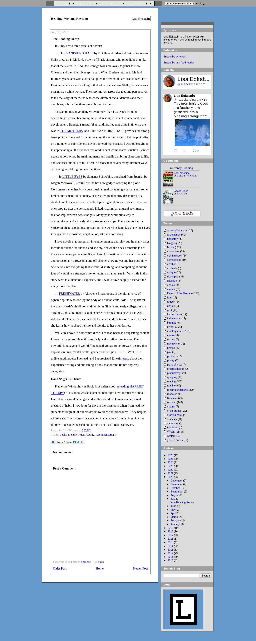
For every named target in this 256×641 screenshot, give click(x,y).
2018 (171, 531)
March (175, 516)
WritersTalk (173, 431)
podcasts (172, 356)
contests (172, 268)
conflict (171, 264)
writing (171, 435)
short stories (174, 410)
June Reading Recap (65, 39)
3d (205, 99)
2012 (171, 553)
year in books (175, 440)
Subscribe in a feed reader (178, 62)
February (176, 520)
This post (86, 561)
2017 (171, 535)
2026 (171, 455)
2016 (171, 538)
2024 (171, 462)
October (176, 487)
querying (172, 377)
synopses (172, 423)
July (173, 498)
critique (171, 272)
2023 (171, 466)
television (172, 427)
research (172, 393)
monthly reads (76, 434)
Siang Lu (182, 193)
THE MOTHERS (71, 131)
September (177, 491)
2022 (171, 469)
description (173, 276)
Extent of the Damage (180, 293)
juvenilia (172, 326)
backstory (173, 238)
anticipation (173, 234)
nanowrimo (173, 343)
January (176, 524)
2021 (171, 473)
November (177, 484)
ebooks (171, 284)
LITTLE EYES (72, 176)
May (173, 509)
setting (171, 406)
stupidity (172, 419)
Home (100, 568)
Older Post (59, 568)
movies (171, 335)
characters (173, 251)
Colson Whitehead (187, 175)
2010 (171, 560)
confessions (174, 259)
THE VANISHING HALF (76, 53)
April (173, 513)
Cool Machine (182, 172)
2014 (171, 546)
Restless (172, 398)
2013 (171, 549)
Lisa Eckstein (195, 79)
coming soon (174, 255)
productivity (174, 373)
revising (171, 402)
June (174, 505)
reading (90, 434)
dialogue (172, 280)
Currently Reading (181, 167)
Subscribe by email (174, 56)
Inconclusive (174, 314)
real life (171, 385)
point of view (174, 364)
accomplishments (177, 230)
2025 (171, 458)
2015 (171, 542)
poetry (170, 360)
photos (171, 347)
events (171, 289)
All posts (99, 561)
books (63, 434)
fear (169, 297)
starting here (174, 414)
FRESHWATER (69, 293)
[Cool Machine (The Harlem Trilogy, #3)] (168, 185)
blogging (172, 243)
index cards (174, 318)
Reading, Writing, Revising (69, 18)
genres (171, 305)
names (171, 339)
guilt (169, 310)
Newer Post (140, 568)
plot (169, 352)
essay (125, 358)
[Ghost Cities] (168, 203)
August (174, 495)
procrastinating (175, 368)
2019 (171, 527)
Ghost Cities (181, 190)
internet (171, 322)
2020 (171, 477)
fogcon (171, 301)
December (177, 480)
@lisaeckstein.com (191, 84)
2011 (171, 556)
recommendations (106, 434)
